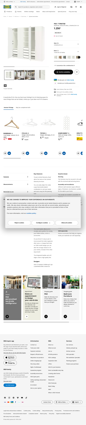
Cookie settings (36, 410)
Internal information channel (20, 413)
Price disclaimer (7, 413)
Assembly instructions (36, 373)
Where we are (52, 348)
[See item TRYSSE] (48, 122)
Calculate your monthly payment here (66, 83)
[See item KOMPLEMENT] (66, 122)
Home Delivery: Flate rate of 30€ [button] (64, 89)
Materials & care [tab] (9, 192)
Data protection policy (47, 410)
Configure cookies (42, 223)
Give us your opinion (35, 388)
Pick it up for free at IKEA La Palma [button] (65, 92)
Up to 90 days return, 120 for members (67, 95)
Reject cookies (19, 223)
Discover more (8, 381)
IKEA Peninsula (52, 383)
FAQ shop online (34, 364)
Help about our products (37, 357)
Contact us (33, 345)
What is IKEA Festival (54, 392)
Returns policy (43, 413)
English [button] (78, 1)
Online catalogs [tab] (29, 11)
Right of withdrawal (35, 367)
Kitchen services (70, 351)
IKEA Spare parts (35, 376)
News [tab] (38, 11)
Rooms (10, 16)
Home (5, 16)
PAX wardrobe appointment (58, 1)
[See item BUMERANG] (12, 122)
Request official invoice (36, 354)
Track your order (34, 348)
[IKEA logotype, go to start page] (7, 6)
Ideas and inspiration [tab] (48, 11)
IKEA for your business (54, 367)
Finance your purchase (72, 364)
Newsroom (51, 380)
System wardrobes (33, 16)
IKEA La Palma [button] (9, 1)
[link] (56, 57)
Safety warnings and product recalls (38, 380)
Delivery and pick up (71, 348)
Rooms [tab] (19, 11)
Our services (69, 345)
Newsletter (51, 376)
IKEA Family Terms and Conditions (12, 416)
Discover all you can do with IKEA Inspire (15, 353)
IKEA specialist (70, 354)
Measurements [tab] (8, 184)
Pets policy (51, 413)
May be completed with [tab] (23, 107)
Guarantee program (35, 370)
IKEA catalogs (52, 357)
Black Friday (51, 386)
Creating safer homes (54, 373)
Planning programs (71, 361)
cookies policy (31, 213)
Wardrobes (23, 16)
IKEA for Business (31, 1)
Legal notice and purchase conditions (13, 410)
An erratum (33, 385)
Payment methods (35, 351)
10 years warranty (8, 88)
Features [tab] (6, 177)
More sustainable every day (55, 370)
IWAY (49, 389)
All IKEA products (53, 354)
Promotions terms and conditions (71, 410)
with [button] (65, 80)
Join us (50, 351)
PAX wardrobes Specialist (73, 357)
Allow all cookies (66, 223)
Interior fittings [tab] (8, 107)
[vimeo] (17, 397)
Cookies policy (27, 410)
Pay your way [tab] (73, 11)
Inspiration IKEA (52, 361)
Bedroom (17, 16)
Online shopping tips (35, 361)
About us (50, 345)
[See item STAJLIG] (30, 122)
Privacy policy (58, 410)
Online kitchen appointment (43, 1)
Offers (50, 364)
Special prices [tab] (62, 11)
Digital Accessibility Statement (63, 413)
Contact (68, 1)
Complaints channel (33, 413)
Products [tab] (9, 11)
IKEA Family (23, 1)
